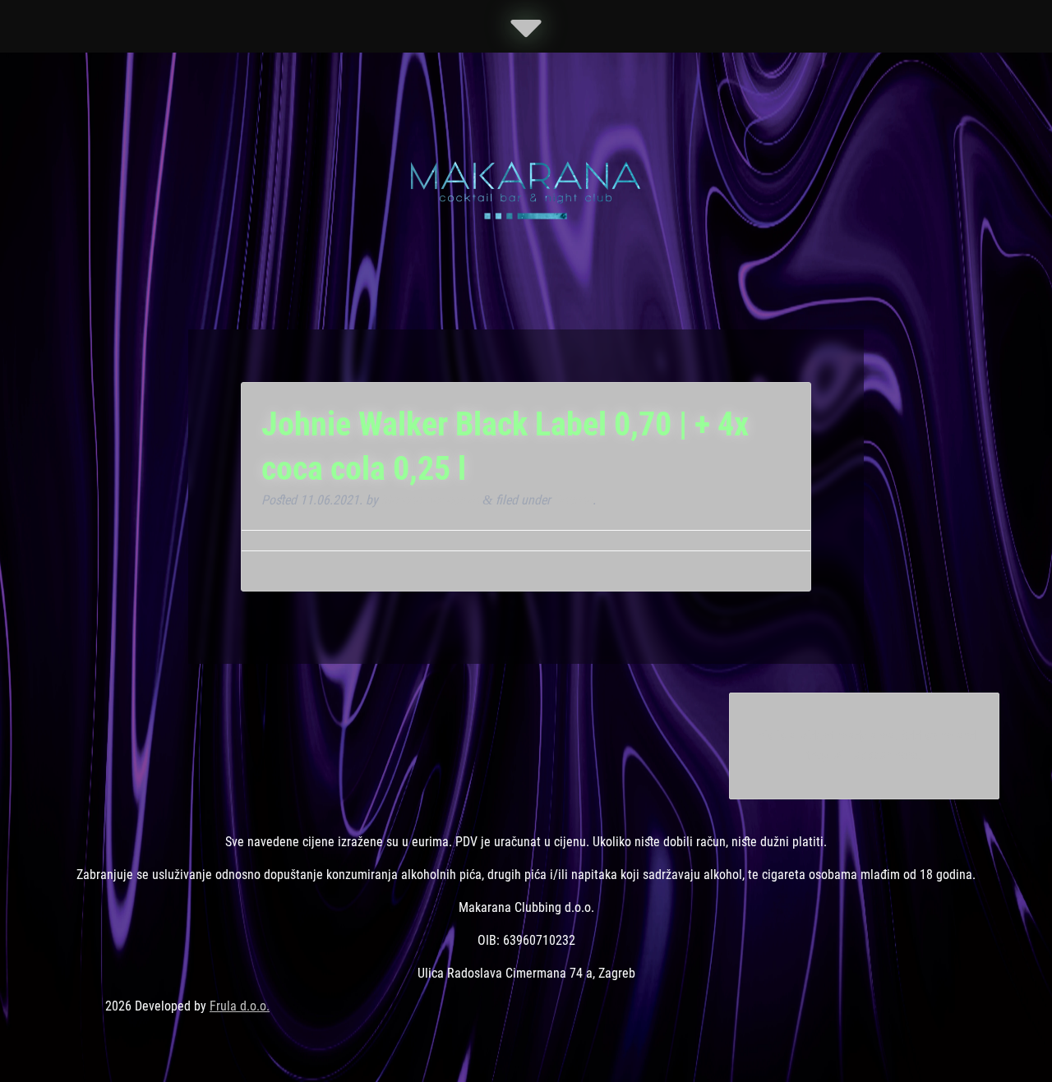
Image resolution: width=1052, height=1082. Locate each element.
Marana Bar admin (430, 500)
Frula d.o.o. (240, 1006)
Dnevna (573, 500)
